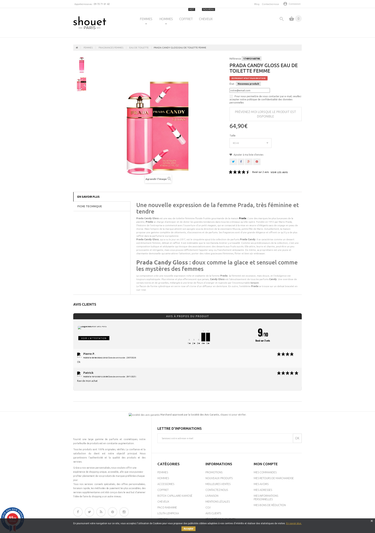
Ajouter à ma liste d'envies (248, 154)
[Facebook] (78, 512)
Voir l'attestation (93, 338)
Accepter (188, 528)
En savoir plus (88, 196)
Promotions (213, 472)
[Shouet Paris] (89, 22)
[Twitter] (89, 512)
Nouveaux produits (219, 478)
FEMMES (146, 19)
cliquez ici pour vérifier (233, 414)
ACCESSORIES (165, 484)
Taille (232, 135)
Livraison (211, 495)
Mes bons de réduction (270, 505)
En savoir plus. (294, 523)
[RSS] (101, 512)
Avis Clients (213, 513)
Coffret (163, 489)
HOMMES (166, 19)
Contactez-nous (270, 4)
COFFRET (186, 14)
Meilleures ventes (217, 484)
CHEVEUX (206, 14)
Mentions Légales (217, 501)
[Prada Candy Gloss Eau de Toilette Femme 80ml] (81, 83)
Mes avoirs (261, 484)
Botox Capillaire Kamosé (174, 495)
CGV (208, 507)
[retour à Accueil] (77, 47)
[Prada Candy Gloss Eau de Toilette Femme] (81, 64)
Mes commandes (265, 472)
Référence (235, 58)
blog (256, 4)
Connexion (295, 4)
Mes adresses (263, 489)
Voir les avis (279, 172)
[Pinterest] (112, 512)
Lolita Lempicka (168, 513)
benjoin (255, 282)
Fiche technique (89, 206)
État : (232, 83)
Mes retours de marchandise (274, 478)
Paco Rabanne (167, 507)
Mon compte (266, 464)
